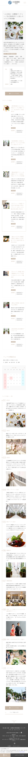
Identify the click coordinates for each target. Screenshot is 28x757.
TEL (6, 755)
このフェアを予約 (15, 93)
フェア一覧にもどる (14, 712)
